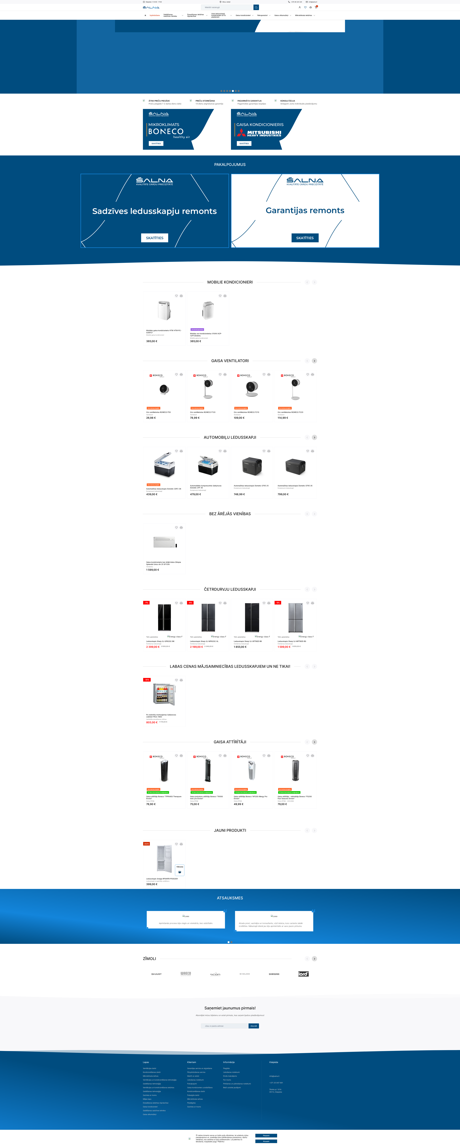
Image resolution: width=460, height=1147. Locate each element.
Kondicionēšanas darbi (152, 1072)
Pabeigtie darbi (193, 1095)
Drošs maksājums (230, 1076)
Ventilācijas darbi (149, 1068)
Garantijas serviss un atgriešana (199, 1068)
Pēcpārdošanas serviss (196, 1072)
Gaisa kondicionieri (150, 1107)
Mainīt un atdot (193, 1076)
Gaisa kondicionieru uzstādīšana (200, 1087)
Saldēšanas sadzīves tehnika (154, 1110)
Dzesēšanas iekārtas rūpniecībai (155, 1103)
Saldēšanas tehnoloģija (152, 1084)
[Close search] (250, 7)
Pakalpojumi (192, 1084)
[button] (221, 91)
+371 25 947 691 (276, 1083)
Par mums (227, 1080)
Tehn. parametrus (152, 637)
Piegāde (226, 1068)
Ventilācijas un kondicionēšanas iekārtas (158, 1087)
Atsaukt (266, 1141)
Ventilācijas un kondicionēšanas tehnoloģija (159, 1080)
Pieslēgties (191, 1103)
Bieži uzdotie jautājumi (232, 1087)
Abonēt (253, 1026)
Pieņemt (266, 1136)
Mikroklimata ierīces (150, 1076)
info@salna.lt (274, 1076)
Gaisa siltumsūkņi (149, 1114)
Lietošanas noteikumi (195, 1080)
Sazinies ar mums (150, 1095)
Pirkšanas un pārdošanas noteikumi (237, 1084)
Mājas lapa (147, 1099)
